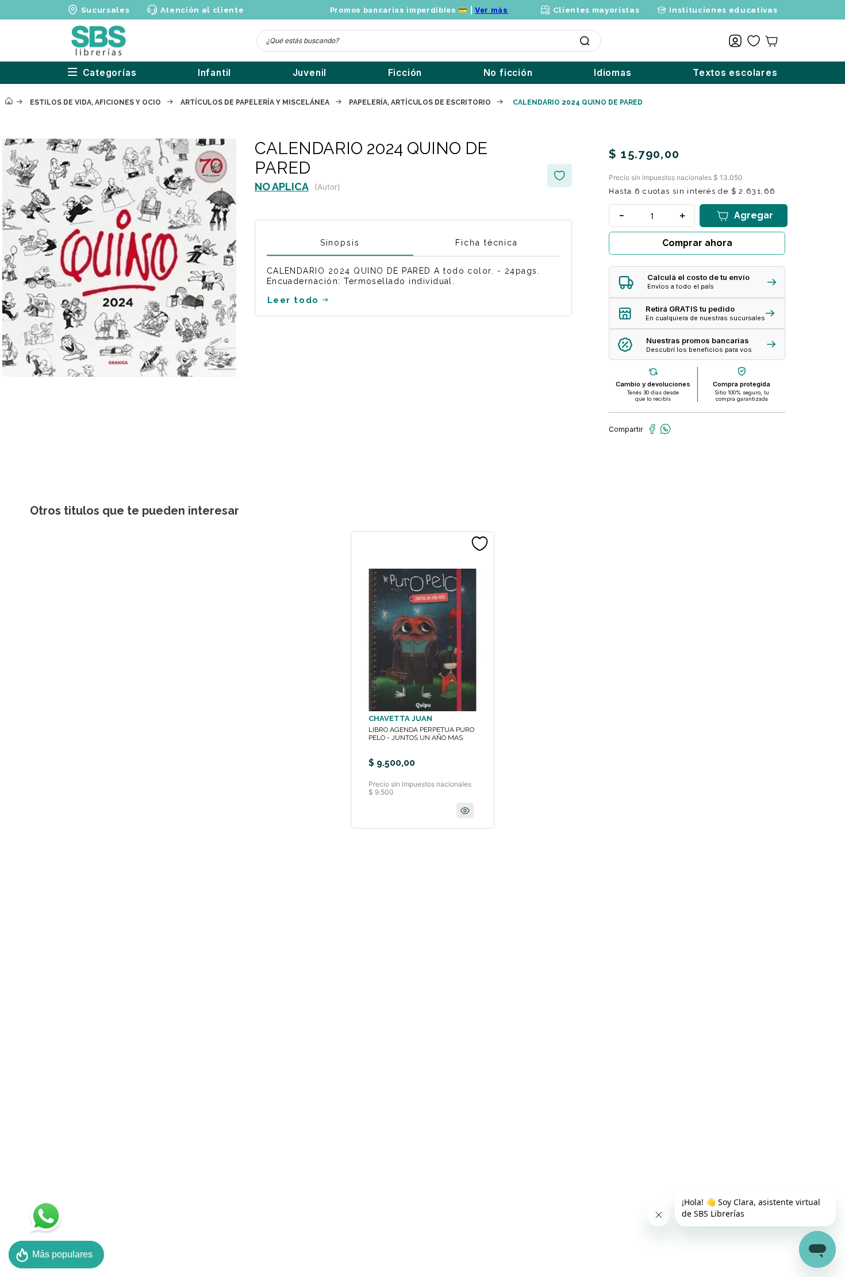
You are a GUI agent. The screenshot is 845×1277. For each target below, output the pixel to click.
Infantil (214, 72)
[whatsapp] (665, 429)
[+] (682, 216)
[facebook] (652, 429)
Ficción (405, 72)
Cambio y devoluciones (653, 384)
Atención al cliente (202, 9)
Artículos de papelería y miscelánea (254, 102)
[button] (697, 282)
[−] (621, 216)
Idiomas (613, 72)
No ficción (508, 72)
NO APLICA (282, 187)
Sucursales (105, 9)
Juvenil (310, 72)
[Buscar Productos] (585, 40)
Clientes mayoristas (596, 9)
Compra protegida (741, 384)
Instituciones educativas (723, 9)
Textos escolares (735, 72)
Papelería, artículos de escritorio (420, 102)
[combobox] (428, 41)
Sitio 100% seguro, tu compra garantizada (742, 395)
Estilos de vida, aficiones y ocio (95, 102)
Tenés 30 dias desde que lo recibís (653, 395)
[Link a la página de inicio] (8, 101)
